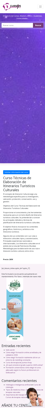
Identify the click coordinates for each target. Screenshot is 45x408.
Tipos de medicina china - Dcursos (19, 390)
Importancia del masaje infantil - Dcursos (22, 395)
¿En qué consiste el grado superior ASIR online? (24, 365)
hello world (10, 350)
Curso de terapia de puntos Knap (19, 362)
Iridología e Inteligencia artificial (18, 385)
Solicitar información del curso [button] (16, 172)
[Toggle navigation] (40, 7)
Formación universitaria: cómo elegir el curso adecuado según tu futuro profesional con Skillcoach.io (23, 370)
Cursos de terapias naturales (17, 397)
